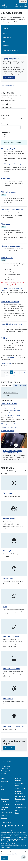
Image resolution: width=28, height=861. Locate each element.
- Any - (4, 134)
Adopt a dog (5, 224)
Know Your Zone (9, 519)
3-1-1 (10, 413)
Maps (2, 789)
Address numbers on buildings (12, 209)
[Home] (4, 5)
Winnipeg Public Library (11, 668)
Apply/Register (7, 37)
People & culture (20, 788)
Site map (17, 810)
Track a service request (7, 85)
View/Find (6, 45)
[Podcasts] (15, 826)
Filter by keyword (6, 107)
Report (5, 33)
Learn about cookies (12, 854)
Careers (17, 802)
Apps (2, 784)
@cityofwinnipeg (10, 408)
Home (3, 778)
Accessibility (5, 178)
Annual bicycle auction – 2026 (11, 324)
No (12, 748)
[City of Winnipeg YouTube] (8, 826)
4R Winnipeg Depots (8, 149)
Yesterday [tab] (23, 385)
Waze (5, 606)
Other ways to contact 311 (8, 424)
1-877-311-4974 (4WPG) (14, 415)
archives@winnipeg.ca (10, 357)
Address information (8, 192)
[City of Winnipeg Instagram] (12, 826)
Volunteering (19, 804)
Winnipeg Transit (9, 551)
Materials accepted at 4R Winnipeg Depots (13, 164)
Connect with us (6, 822)
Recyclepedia (8, 578)
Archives (4, 338)
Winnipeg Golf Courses (11, 636)
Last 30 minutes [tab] (6, 385)
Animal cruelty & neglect (10, 301)
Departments (5, 799)
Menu (25, 6)
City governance (20, 796)
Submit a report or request (10, 50)
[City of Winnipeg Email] (22, 826)
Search (21, 6)
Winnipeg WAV (8, 698)
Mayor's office (5, 815)
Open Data (4, 787)
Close (4, 858)
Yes (4, 137)
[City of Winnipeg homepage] (6, 762)
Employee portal (20, 799)
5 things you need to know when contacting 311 (12, 451)
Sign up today (9, 77)
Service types (5, 115)
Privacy (17, 813)
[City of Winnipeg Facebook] (5, 826)
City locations (5, 804)
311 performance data (7, 431)
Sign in (22, 1)
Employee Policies (20, 807)
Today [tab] (15, 385)
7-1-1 (11, 417)
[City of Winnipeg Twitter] (2, 826)
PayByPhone (7, 493)
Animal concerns (7, 257)
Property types (5, 124)
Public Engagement (7, 812)
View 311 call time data (10, 392)
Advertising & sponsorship (10, 246)
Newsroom (4, 818)
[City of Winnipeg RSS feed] (18, 826)
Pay (4, 41)
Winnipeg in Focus (6, 363)
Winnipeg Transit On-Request (13, 726)
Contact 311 (4, 802)
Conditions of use (5, 847)
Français (16, 6)
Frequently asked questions (9, 427)
